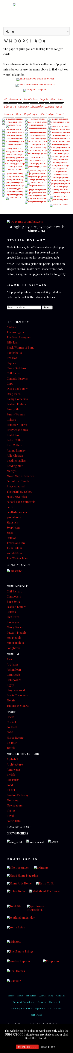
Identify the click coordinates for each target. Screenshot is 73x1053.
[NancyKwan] (13, 167)
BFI (49, 1008)
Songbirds (13, 648)
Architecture (31, 99)
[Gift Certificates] (35, 85)
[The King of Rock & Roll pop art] (59, 205)
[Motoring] (13, 195)
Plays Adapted (16, 486)
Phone (11, 810)
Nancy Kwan (14, 627)
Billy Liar (12, 342)
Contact (60, 995)
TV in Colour (14, 548)
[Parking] (36, 148)
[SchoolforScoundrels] (36, 131)
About (42, 995)
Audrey (11, 327)
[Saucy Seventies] (36, 180)
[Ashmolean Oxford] (59, 139)
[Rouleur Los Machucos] (13, 186)
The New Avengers (19, 337)
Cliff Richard (14, 373)
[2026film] (13, 126)
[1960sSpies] (59, 197)
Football (12, 727)
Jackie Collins (15, 440)
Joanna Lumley (16, 450)
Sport (43, 114)
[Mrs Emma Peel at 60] (59, 127)
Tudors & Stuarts (18, 705)
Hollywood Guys (17, 430)
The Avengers (15, 332)
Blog (51, 995)
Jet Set (11, 790)
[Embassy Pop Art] (13, 172)
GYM (10, 732)
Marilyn (11, 471)
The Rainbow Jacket (19, 491)
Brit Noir (12, 358)
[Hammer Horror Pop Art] (36, 202)
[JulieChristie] (13, 200)
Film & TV (10, 106)
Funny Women (16, 414)
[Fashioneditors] (13, 136)
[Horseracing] (13, 133)
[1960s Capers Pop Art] (59, 184)
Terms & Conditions (24, 1001)
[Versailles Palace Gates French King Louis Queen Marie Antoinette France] (36, 209)
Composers (14, 596)
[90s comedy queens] (59, 160)
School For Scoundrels (21, 502)
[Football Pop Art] (59, 175)
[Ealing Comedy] (13, 189)
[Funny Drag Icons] (13, 177)
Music (19, 114)
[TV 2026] (59, 120)
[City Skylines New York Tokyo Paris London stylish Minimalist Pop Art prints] (59, 203)
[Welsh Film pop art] (13, 170)
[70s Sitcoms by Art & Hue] (36, 174)
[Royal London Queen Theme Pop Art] (36, 156)
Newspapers (15, 805)
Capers (11, 363)
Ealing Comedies (17, 399)
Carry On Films (16, 368)
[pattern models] (59, 148)
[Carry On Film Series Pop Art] (36, 169)
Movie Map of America (20, 476)
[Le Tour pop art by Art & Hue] (59, 187)
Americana (15, 99)
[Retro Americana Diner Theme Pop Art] (13, 209)
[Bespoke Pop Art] (35, 90)
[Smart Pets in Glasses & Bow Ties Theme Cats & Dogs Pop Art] (13, 206)
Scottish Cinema (17, 512)
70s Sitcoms (14, 517)
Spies (35, 114)
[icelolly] (13, 130)
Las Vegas (13, 622)
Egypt (10, 685)
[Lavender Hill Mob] (36, 139)
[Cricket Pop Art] (36, 158)
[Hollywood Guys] (13, 139)
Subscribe (31, 995)
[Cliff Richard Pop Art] (36, 186)
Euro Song (13, 601)
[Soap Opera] (13, 180)
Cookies (41, 1001)
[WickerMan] (13, 145)
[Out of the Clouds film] (36, 133)
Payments (40, 1008)
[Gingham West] (13, 152)
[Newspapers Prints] (36, 136)
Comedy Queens (17, 378)
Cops (10, 383)
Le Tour (12, 742)
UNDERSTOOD (27, 1046)
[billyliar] (13, 149)
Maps (59, 106)
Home (11, 995)
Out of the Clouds (18, 481)
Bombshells (14, 353)
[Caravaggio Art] (13, 164)
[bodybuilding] (36, 183)
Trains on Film (16, 543)
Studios (11, 538)
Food (10, 785)
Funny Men (14, 409)
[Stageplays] (59, 195)
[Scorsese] (13, 120)
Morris (11, 700)
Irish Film (13, 435)
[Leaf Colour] (59, 172)
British (11, 774)
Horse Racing (15, 737)
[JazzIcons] (13, 174)
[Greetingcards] (36, 129)
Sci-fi (10, 507)
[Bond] (13, 161)
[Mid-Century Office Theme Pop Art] (13, 207)
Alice (10, 659)
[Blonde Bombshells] (59, 163)
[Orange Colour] (13, 155)
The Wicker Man (17, 558)
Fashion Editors (16, 404)
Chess (10, 717)
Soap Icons (13, 527)
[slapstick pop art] (59, 166)
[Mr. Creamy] (59, 130)
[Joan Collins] (13, 201)
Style (51, 114)
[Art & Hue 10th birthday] (59, 136)
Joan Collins (14, 445)
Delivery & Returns (21, 1008)
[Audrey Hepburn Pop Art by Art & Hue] (13, 204)
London (49, 106)
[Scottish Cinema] (36, 161)
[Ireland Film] (59, 154)
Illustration (37, 106)
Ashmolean (14, 669)
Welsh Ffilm (14, 553)
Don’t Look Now (17, 388)
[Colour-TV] (13, 198)
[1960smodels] (36, 199)
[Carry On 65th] (13, 147)
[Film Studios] (36, 177)
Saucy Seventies (17, 497)
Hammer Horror (17, 425)
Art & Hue (36, 13)
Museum (9, 114)
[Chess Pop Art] (36, 167)
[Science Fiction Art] (36, 171)
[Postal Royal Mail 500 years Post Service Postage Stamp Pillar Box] (13, 202)
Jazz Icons (13, 617)
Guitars (11, 419)
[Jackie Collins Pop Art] (36, 188)
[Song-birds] (13, 192)
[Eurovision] (36, 151)
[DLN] (59, 142)
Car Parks (13, 780)
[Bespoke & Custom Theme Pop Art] (36, 206)
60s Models (14, 637)
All (5, 99)
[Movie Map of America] (59, 145)
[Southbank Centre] (36, 196)
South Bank (14, 821)
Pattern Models (16, 632)
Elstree (58, 1008)
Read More (48, 1046)
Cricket (11, 722)
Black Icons (56, 99)
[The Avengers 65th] (36, 126)
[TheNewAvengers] (59, 125)
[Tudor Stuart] (36, 154)
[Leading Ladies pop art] (13, 158)
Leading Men (15, 466)
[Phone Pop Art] (59, 123)
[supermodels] (13, 183)
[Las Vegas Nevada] (59, 169)
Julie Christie (15, 455)
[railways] (59, 151)
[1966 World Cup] (36, 120)
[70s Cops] (36, 190)
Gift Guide (36, 1014)
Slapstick (12, 522)
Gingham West (16, 690)
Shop (20, 995)
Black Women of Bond (20, 347)
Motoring (13, 800)
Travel (59, 114)
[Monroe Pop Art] (13, 123)
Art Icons (12, 664)
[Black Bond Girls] (59, 133)
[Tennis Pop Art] (59, 157)
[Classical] (36, 145)
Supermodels (15, 643)
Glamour (23, 106)
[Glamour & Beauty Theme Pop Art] (13, 208)
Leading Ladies (16, 460)
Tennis (11, 748)
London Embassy (17, 795)
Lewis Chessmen (17, 695)
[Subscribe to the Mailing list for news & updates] (35, 79)
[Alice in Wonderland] (59, 178)
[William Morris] (36, 142)
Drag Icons (14, 394)
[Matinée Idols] (36, 164)
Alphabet (12, 759)
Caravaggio (14, 674)
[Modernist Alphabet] (59, 193)
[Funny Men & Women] (59, 190)
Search (47, 307)
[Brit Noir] (59, 200)
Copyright (54, 1001)
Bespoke (43, 99)
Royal (27, 114)
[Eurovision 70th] (36, 123)
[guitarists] (59, 181)
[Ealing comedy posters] (13, 142)
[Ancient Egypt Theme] (36, 207)
